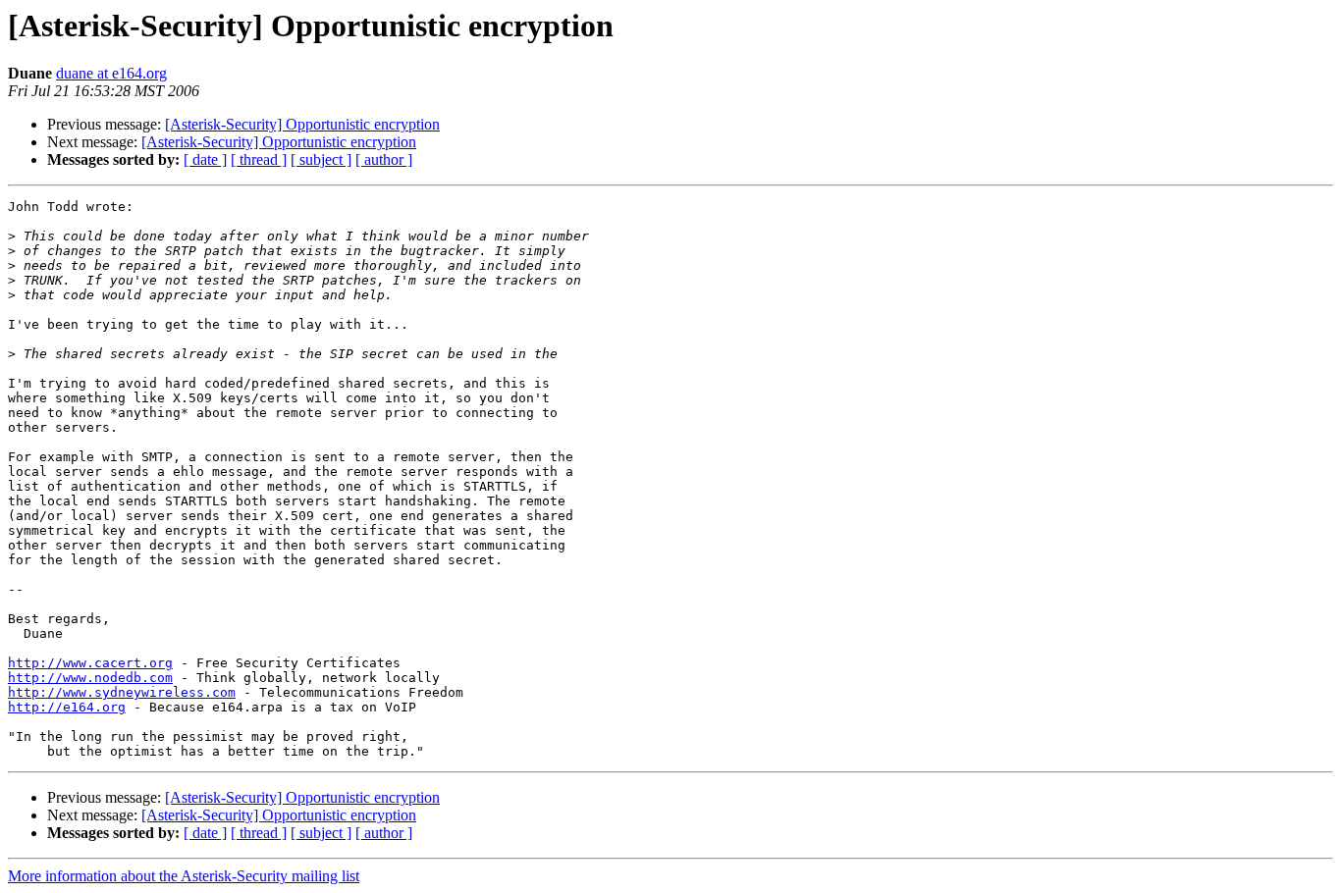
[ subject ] (321, 159)
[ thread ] (259, 159)
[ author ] (383, 159)
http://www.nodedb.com (90, 677)
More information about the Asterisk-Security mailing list (183, 875)
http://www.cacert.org (90, 663)
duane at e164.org (111, 73)
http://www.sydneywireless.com (122, 692)
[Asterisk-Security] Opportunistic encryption (302, 124)
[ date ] (205, 159)
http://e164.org (67, 707)
